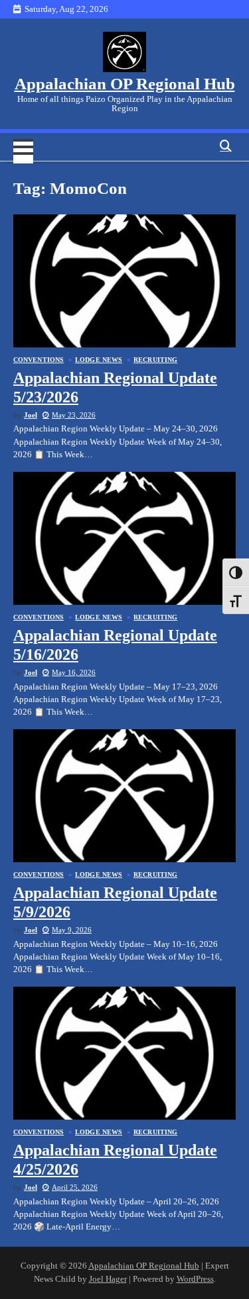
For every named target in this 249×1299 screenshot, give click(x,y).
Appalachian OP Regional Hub (125, 84)
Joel (30, 415)
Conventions (38, 360)
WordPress (195, 1279)
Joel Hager (108, 1279)
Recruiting (155, 360)
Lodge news (98, 360)
